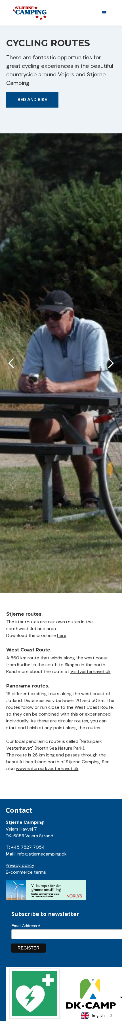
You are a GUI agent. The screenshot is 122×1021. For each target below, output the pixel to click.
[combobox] (97, 1015)
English (98, 1015)
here (61, 635)
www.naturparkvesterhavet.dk (47, 768)
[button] (104, 12)
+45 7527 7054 (28, 847)
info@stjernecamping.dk (42, 854)
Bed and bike (32, 99)
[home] (52, 13)
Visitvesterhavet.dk (90, 671)
